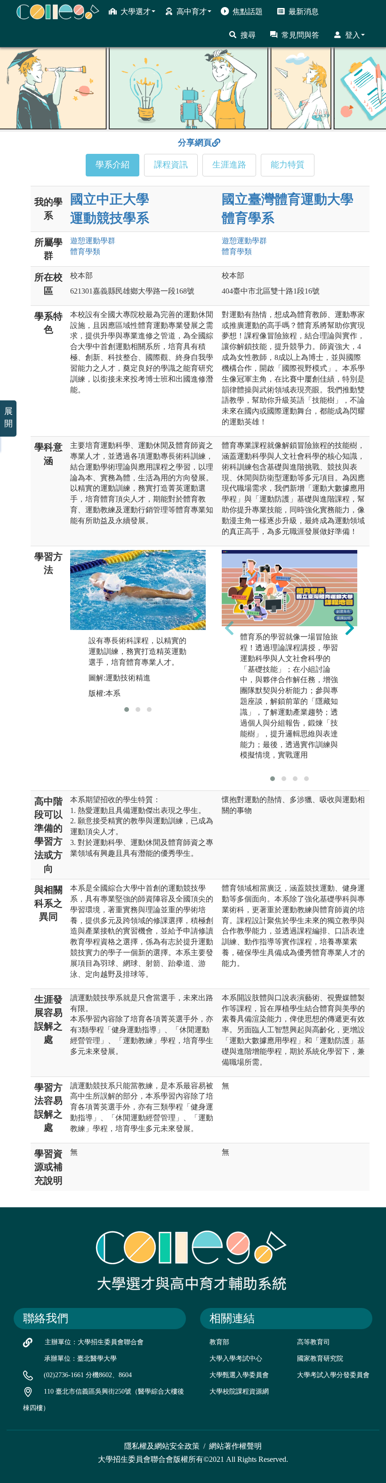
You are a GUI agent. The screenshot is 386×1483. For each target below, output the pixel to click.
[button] (126, 709)
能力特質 (288, 164)
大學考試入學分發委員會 (333, 1375)
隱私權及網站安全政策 (162, 1446)
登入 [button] (352, 35)
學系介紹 (112, 164)
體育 (85, 251)
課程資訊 (171, 164)
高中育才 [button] (192, 12)
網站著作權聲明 (235, 1446)
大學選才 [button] (136, 12)
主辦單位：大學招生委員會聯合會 (94, 1342)
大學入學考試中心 (235, 1358)
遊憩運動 (92, 241)
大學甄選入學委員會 (239, 1375)
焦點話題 (248, 12)
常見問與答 (300, 35)
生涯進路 (229, 164)
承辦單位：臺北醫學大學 (80, 1358)
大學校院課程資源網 (239, 1391)
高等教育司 (313, 1342)
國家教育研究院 (320, 1358)
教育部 (219, 1342)
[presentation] (77, 614)
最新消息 (304, 12)
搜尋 (248, 35)
